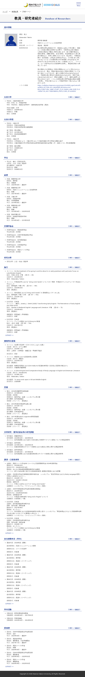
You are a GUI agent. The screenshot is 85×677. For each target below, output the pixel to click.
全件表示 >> (9, 335)
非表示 (77, 97)
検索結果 (15, 11)
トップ (5, 11)
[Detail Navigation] (78, 4)
